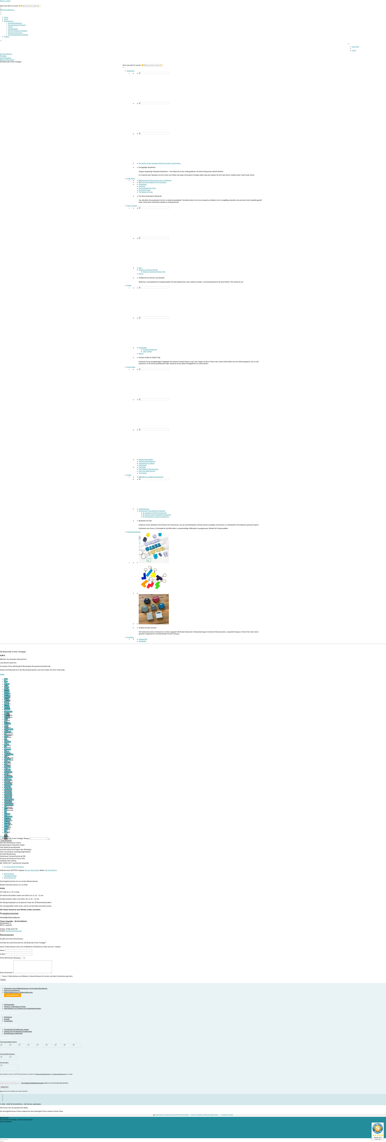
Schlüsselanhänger (134, 532)
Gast (355, 47)
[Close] (1, 40)
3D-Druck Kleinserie (15, 33)
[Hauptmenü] (1, 14)
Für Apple (142, 467)
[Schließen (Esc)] (7, 1139)
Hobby (129, 285)
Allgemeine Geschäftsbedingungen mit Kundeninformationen (25, 988)
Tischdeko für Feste (146, 192)
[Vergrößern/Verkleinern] (1, 1139)
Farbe (2, 674)
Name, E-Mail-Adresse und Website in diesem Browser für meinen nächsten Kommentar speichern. (37, 976)
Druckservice (8, 21)
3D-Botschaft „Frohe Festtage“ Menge (15, 838)
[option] (5, 679)
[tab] (195, 874)
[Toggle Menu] (348, 43)
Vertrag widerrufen (12, 995)
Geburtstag (143, 184)
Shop (6, 19)
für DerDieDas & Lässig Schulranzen (156, 517)
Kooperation (8, 1021)
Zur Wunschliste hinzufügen (14, 867)
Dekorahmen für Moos (147, 463)
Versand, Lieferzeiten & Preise (15, 1006)
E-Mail (3, 954)
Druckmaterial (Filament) (17, 25)
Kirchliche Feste (144, 190)
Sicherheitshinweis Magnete (18, 35)
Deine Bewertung (6, 958)
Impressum (8, 1017)
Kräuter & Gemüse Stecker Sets (154, 272)
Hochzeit (142, 186)
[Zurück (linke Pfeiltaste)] (1, 1141)
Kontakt (6, 1019)
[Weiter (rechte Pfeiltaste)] (3, 1141)
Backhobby (143, 348)
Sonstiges (130, 637)
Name (2, 950)
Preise (10, 27)
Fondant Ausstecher (150, 349)
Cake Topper (147, 351)
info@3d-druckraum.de (13, 931)
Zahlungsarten (9, 1004)
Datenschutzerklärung (12, 990)
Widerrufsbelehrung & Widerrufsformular (18, 992)
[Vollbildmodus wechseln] (3, 1139)
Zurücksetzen (5, 836)
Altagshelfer (143, 639)
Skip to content (5, 1)
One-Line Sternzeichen (147, 471)
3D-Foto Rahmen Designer (17, 31)
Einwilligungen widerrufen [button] (13, 1033)
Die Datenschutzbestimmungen (32, 1083)
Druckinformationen (15, 23)
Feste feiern (131, 178)
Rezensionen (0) (10, 878)
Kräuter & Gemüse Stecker (148, 270)
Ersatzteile (142, 641)
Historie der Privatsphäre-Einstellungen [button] (18, 1031)
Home (6, 17)
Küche (141, 274)
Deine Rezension (6, 972)
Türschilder (143, 473)
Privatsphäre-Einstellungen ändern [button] (16, 1029)
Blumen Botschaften (146, 459)
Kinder (129, 475)
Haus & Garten (132, 206)
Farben (6, 37)
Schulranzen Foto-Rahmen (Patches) (152, 511)
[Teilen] (5, 1139)
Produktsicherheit (10, 876)
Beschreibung (9, 874)
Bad (140, 268)
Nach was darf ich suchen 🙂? (11, 6)
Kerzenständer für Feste (147, 188)
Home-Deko (131, 367)
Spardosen (130, 71)
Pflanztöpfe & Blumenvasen (149, 469)
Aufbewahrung (144, 509)
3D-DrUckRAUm (51, 870)
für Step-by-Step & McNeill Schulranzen (157, 515)
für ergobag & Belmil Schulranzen (155, 513)
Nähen (141, 353)
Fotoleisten (143, 465)
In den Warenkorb (6, 840)
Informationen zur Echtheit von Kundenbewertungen (22, 1008)
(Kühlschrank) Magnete (147, 461)
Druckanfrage (13, 29)
